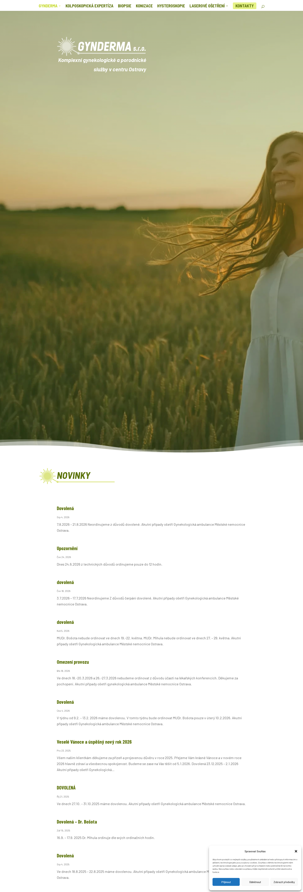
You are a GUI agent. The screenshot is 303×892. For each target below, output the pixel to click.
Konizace (144, 6)
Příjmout (226, 882)
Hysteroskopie (171, 6)
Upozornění (67, 548)
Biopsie (124, 6)
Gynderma (48, 6)
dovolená (65, 582)
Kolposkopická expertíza (89, 6)
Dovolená (65, 508)
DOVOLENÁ (66, 787)
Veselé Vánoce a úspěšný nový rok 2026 (94, 742)
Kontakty (244, 5)
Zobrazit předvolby (284, 882)
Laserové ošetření (207, 6)
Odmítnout (255, 882)
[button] (296, 851)
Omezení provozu (73, 662)
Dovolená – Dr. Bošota (77, 821)
